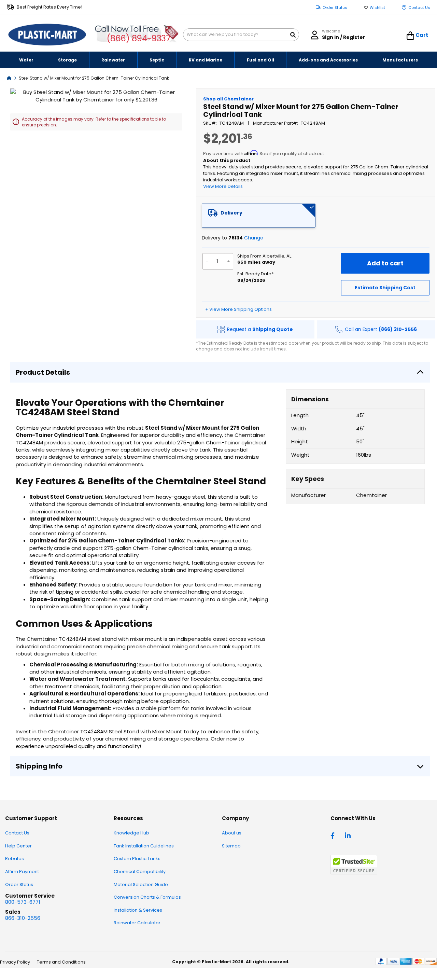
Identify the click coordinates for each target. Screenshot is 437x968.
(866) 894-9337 (139, 38)
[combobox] (241, 34)
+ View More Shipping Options (238, 309)
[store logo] (47, 35)
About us (231, 833)
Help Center (18, 846)
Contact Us (419, 7)
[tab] (259, 215)
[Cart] (410, 35)
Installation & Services (138, 910)
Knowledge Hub (131, 833)
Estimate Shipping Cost (385, 287)
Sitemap (231, 846)
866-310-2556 (22, 918)
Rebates (14, 858)
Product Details (43, 372)
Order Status (335, 7)
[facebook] (334, 835)
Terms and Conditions (61, 962)
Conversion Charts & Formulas (147, 897)
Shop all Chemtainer (228, 99)
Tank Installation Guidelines (144, 846)
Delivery (231, 212)
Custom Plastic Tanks (137, 858)
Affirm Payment (22, 871)
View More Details (223, 186)
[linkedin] (348, 835)
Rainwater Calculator (137, 922)
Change (253, 237)
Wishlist (377, 7)
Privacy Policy (15, 962)
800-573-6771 (22, 901)
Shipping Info (39, 766)
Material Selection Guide (141, 884)
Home (9, 77)
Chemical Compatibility (140, 871)
